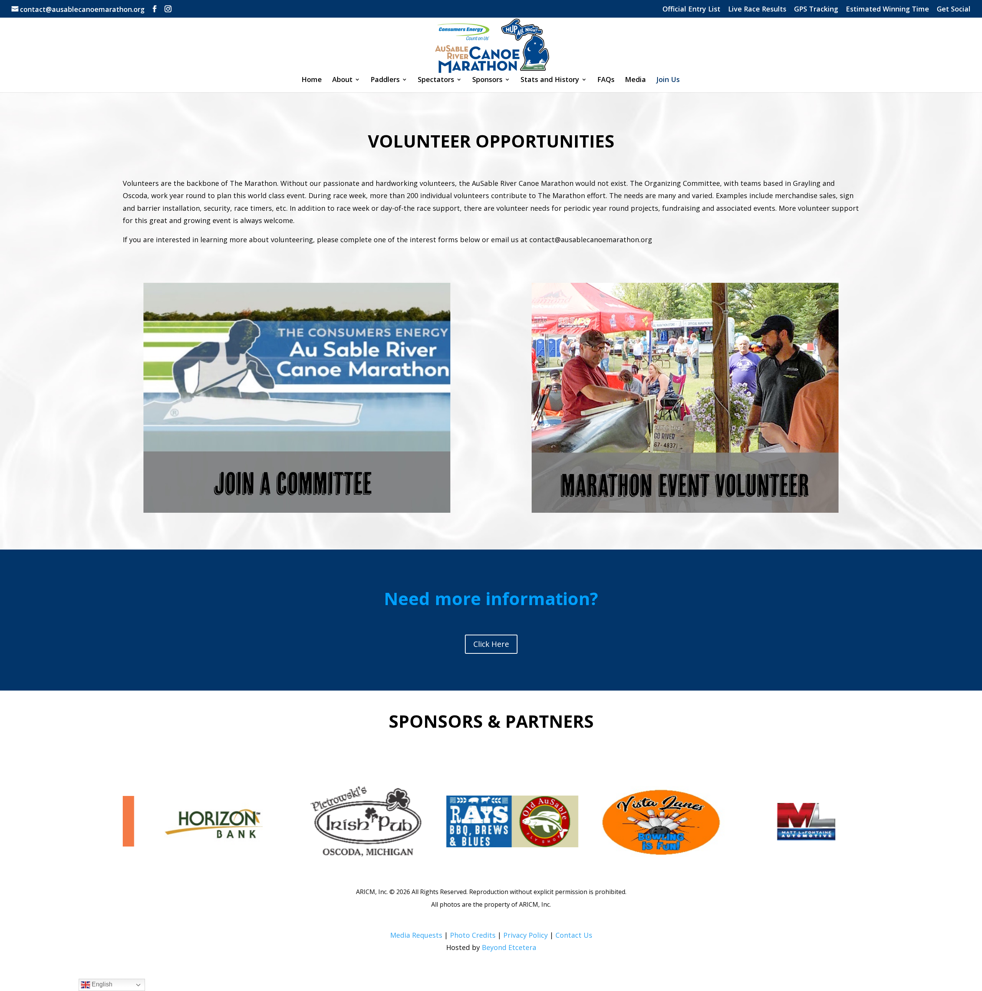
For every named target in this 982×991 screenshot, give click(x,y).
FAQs (606, 80)
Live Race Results (757, 9)
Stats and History (550, 80)
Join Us (668, 80)
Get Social (953, 9)
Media (635, 80)
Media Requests (416, 935)
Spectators (436, 80)
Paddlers (385, 80)
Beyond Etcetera (509, 947)
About (342, 80)
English (101, 984)
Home (312, 80)
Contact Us (573, 935)
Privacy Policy (525, 935)
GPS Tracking (816, 9)
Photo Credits (473, 935)
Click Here (491, 644)
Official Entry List (691, 9)
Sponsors (487, 80)
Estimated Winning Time (887, 9)
